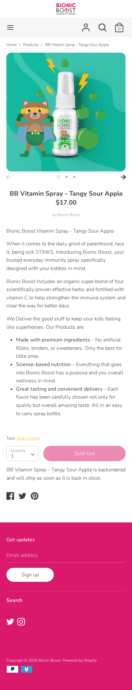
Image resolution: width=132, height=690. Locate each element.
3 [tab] (74, 177)
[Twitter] (10, 622)
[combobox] (22, 453)
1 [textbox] (12, 456)
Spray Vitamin (28, 438)
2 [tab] (67, 177)
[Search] (102, 24)
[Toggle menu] (10, 27)
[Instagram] (21, 622)
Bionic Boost (69, 214)
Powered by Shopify (79, 660)
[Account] (85, 24)
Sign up (30, 574)
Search (14, 600)
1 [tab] (58, 176)
